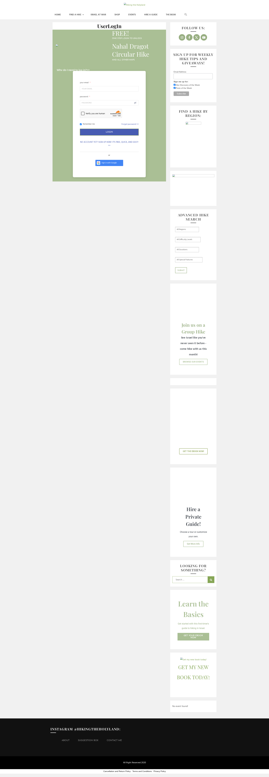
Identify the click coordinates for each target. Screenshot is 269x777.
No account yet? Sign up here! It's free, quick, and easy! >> (109, 144)
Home (58, 15)
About (65, 740)
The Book (171, 15)
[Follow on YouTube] (204, 37)
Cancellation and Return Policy (117, 771)
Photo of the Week (183, 88)
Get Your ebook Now (193, 637)
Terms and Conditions (142, 771)
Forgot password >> (130, 124)
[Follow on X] (196, 37)
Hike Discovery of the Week (187, 85)
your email (85, 82)
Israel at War (98, 15)
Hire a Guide (150, 15)
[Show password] (135, 102)
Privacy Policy (160, 771)
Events (132, 15)
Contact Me (114, 740)
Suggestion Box (88, 740)
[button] (185, 14)
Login (109, 132)
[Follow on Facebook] (189, 37)
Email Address (180, 72)
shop (117, 15)
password (85, 96)
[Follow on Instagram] (182, 37)
